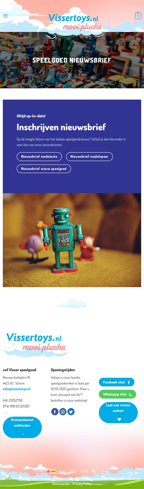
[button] (5, 16)
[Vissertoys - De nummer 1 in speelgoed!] (75, 23)
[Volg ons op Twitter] (71, 412)
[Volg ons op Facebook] (54, 412)
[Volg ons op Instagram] (63, 412)
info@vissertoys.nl (16, 388)
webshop (97, 478)
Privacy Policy (82, 483)
